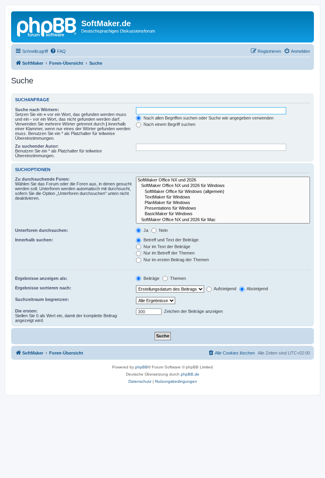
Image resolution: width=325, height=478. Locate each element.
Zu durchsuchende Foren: (42, 179)
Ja (145, 230)
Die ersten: (26, 310)
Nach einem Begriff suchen (168, 124)
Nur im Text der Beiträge (166, 246)
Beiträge (150, 278)
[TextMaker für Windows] (223, 197)
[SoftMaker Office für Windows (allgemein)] (223, 192)
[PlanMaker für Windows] (223, 203)
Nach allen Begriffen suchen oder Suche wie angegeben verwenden (207, 118)
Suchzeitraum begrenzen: (42, 299)
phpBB (141, 367)
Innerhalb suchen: (34, 239)
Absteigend (257, 288)
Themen (177, 278)
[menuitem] (58, 51)
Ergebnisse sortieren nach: (43, 287)
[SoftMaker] (47, 26)
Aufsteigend (224, 288)
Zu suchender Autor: (37, 146)
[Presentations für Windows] (223, 208)
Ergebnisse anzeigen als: (41, 278)
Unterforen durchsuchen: (41, 230)
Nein (163, 230)
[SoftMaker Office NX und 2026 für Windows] (223, 186)
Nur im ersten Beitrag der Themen (175, 259)
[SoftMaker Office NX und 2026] (223, 180)
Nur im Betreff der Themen (168, 253)
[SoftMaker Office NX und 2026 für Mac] (223, 220)
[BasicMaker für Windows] (223, 214)
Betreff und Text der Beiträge (170, 239)
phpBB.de (190, 374)
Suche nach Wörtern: (37, 109)
